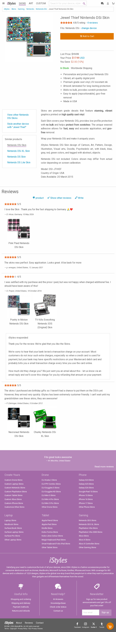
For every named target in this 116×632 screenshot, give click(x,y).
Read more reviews (104, 466)
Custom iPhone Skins (14, 503)
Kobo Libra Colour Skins (52, 536)
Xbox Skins (84, 536)
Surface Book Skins (13, 528)
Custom (41, 3)
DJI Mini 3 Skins (48, 495)
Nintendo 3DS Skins (87, 520)
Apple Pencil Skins (50, 520)
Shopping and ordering (21, 599)
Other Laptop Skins (13, 540)
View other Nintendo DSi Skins (18, 116)
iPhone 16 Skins (86, 499)
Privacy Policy (22, 628)
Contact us (58, 611)
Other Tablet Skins (49, 547)
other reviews (60, 197)
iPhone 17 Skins (86, 503)
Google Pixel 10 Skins (88, 491)
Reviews (29, 623)
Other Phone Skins (87, 507)
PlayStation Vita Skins (88, 528)
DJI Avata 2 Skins (49, 480)
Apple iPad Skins (49, 524)
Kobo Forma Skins (50, 532)
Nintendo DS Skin (16, 156)
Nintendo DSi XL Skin (18, 151)
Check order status (58, 607)
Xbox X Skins (84, 540)
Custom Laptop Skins (14, 484)
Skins (22, 3)
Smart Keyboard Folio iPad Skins (56, 544)
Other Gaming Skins (87, 547)
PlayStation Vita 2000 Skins (90, 532)
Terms (7, 628)
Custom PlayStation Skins (16, 491)
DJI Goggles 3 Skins (50, 488)
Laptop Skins (10, 520)
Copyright (13, 628)
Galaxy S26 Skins (86, 488)
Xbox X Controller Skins (89, 544)
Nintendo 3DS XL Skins (89, 524)
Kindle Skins (47, 528)
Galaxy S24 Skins (86, 480)
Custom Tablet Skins (13, 495)
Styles (11, 3)
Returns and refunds (21, 611)
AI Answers (58, 599)
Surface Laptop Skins (14, 532)
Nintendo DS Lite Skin (18, 162)
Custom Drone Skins (13, 480)
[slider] (66, 22)
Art (31, 3)
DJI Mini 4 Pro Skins (50, 499)
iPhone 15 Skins (86, 495)
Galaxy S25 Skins (86, 484)
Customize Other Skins (14, 507)
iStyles (7, 9)
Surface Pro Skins (12, 536)
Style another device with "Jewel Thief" (18, 125)
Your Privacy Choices (35, 628)
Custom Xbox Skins (13, 499)
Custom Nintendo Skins (15, 488)
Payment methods (21, 607)
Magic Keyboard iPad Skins (54, 540)
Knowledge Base (58, 603)
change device (89, 28)
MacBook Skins (11, 524)
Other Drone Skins (49, 507)
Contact (40, 623)
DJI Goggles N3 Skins (51, 491)
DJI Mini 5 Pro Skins (50, 503)
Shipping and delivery (20, 603)
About (19, 623)
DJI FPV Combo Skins (51, 484)
